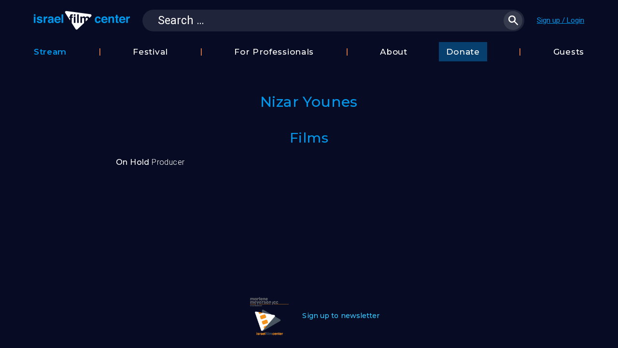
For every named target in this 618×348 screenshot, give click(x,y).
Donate (462, 52)
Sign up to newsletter (340, 315)
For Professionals (274, 52)
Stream (50, 52)
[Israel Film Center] (82, 20)
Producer (150, 162)
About (393, 52)
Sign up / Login (560, 20)
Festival (150, 52)
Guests (568, 52)
